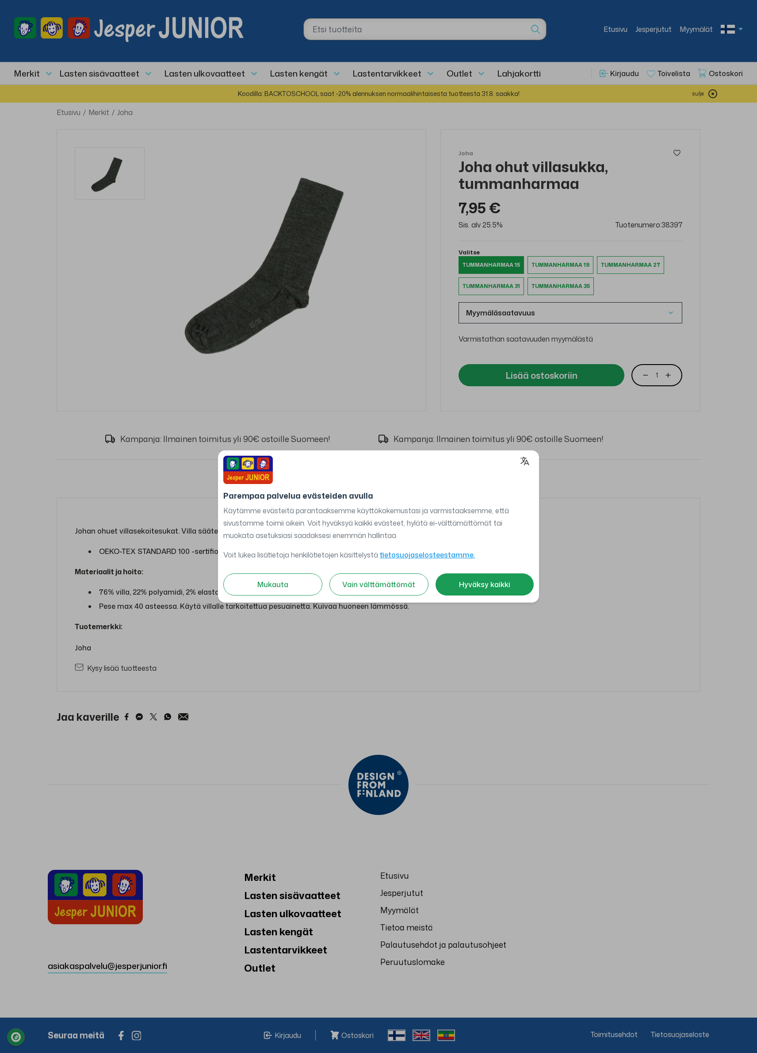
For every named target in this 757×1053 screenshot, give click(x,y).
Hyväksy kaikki (484, 584)
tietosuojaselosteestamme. (427, 555)
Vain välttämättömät (378, 584)
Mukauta (272, 584)
